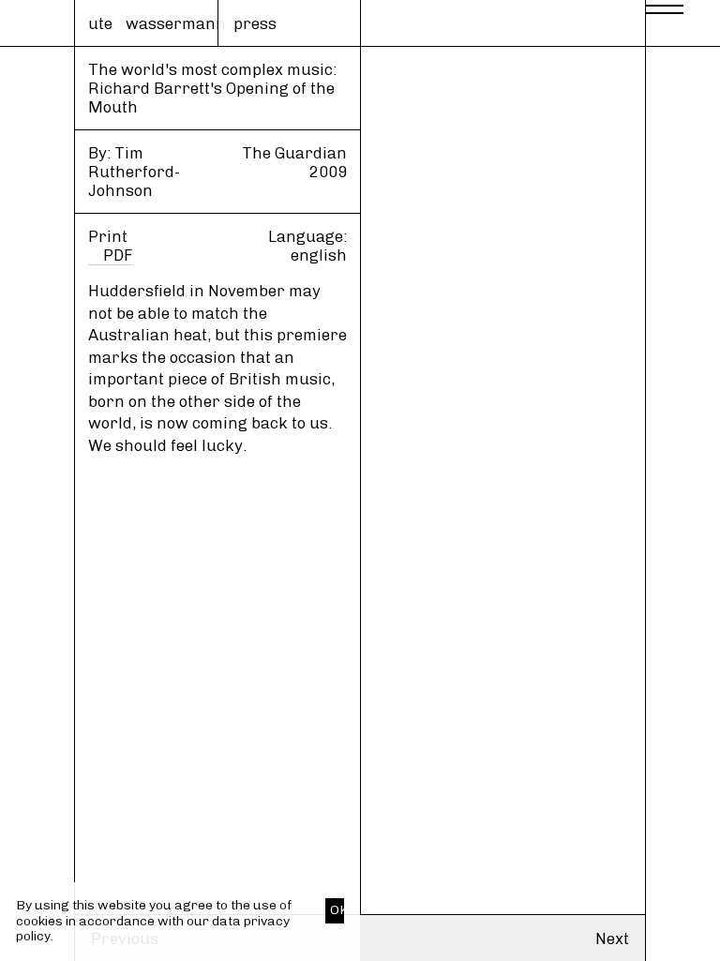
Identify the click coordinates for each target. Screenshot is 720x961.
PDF (117, 255)
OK (337, 910)
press (255, 23)
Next (612, 938)
